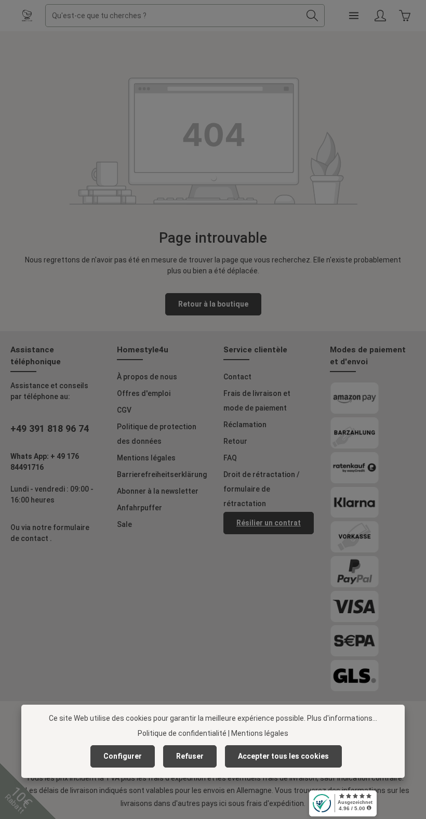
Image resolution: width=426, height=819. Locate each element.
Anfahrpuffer (139, 508)
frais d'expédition (275, 803)
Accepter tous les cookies (283, 756)
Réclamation (245, 424)
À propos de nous (147, 377)
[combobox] (173, 15)
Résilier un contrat (268, 523)
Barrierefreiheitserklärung (162, 474)
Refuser (190, 756)
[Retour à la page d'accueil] (27, 15)
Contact (237, 377)
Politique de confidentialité (182, 733)
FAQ (230, 458)
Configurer (122, 756)
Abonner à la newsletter (157, 491)
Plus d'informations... (342, 718)
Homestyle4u (142, 349)
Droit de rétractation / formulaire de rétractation (261, 489)
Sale (124, 524)
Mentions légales (146, 458)
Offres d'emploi (143, 393)
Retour (235, 441)
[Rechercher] (312, 15)
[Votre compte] (380, 16)
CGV (124, 410)
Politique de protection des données (156, 433)
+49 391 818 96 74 (49, 428)
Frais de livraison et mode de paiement (256, 400)
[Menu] (353, 16)
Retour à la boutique (213, 304)
